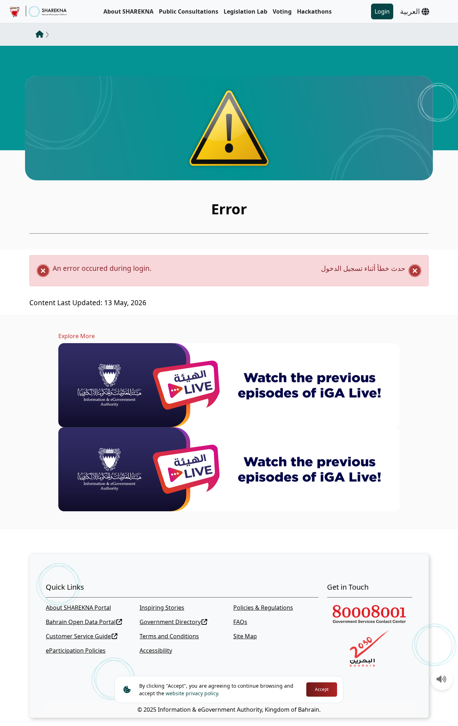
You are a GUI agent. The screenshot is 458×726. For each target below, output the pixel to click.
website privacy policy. (192, 693)
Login (382, 11)
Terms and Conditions (169, 636)
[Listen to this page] (442, 680)
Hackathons (314, 11)
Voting (282, 11)
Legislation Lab (245, 11)
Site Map (245, 636)
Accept (321, 689)
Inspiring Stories (162, 608)
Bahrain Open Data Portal (81, 622)
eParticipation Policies (76, 650)
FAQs (240, 622)
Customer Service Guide (78, 636)
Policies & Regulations (263, 608)
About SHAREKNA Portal (78, 608)
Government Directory (170, 622)
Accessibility (156, 650)
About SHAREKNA (128, 11)
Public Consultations (188, 11)
